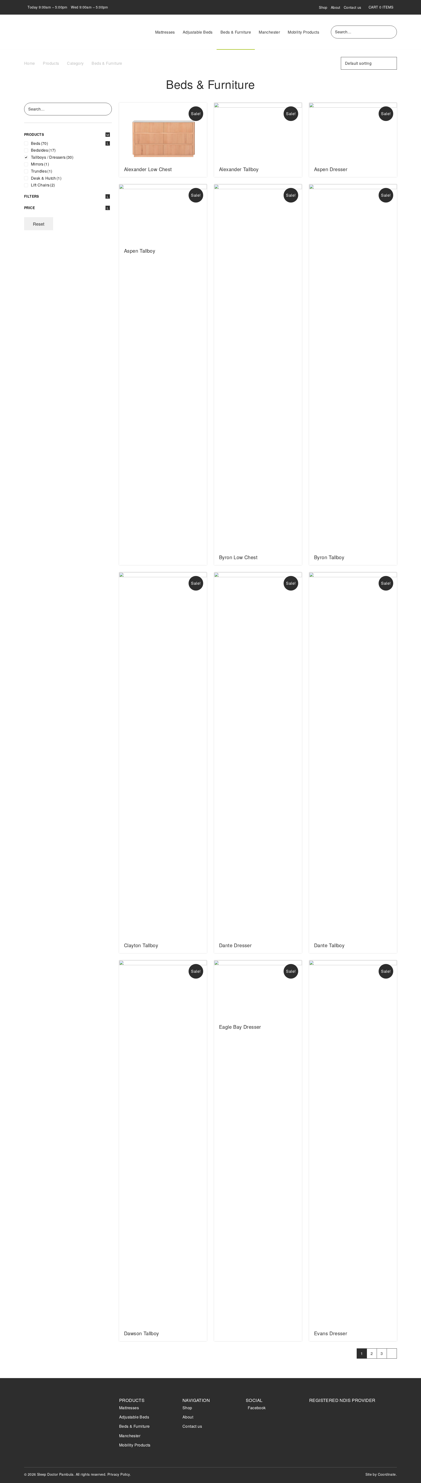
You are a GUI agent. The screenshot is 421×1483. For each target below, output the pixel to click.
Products (51, 63)
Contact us (352, 7)
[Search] (392, 32)
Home (29, 63)
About (335, 7)
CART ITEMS (383, 7)
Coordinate (387, 1474)
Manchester (269, 32)
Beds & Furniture (235, 32)
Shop (323, 7)
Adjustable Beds (198, 32)
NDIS (323, 1419)
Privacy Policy (118, 1474)
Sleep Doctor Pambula (52, 32)
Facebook (257, 1407)
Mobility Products (303, 32)
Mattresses (165, 32)
